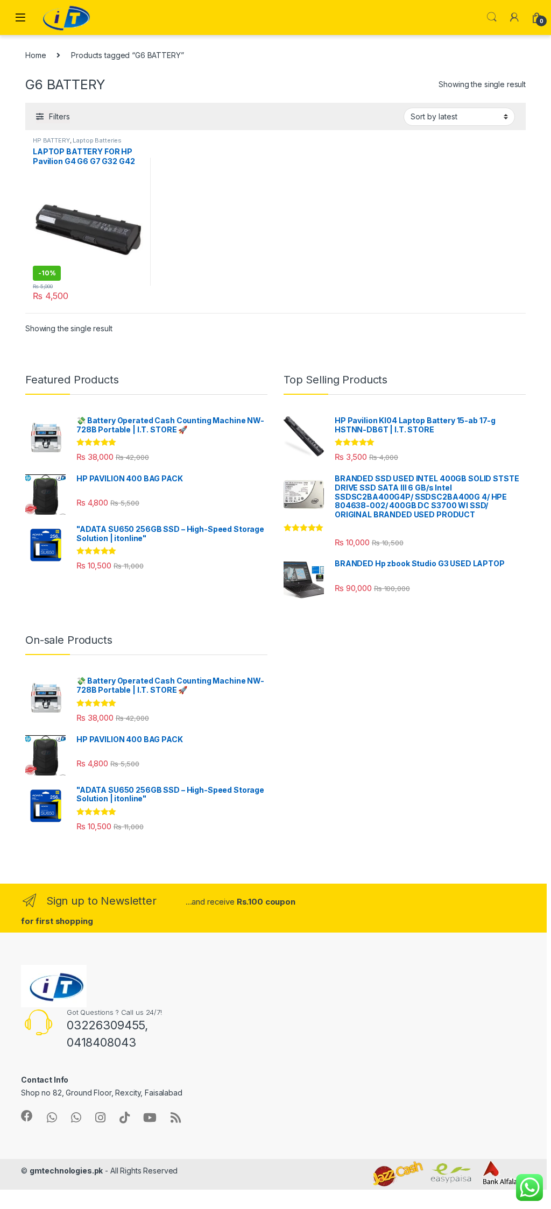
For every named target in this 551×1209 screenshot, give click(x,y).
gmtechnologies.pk (66, 1170)
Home (35, 55)
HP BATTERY (51, 140)
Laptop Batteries (97, 140)
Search (492, 17)
